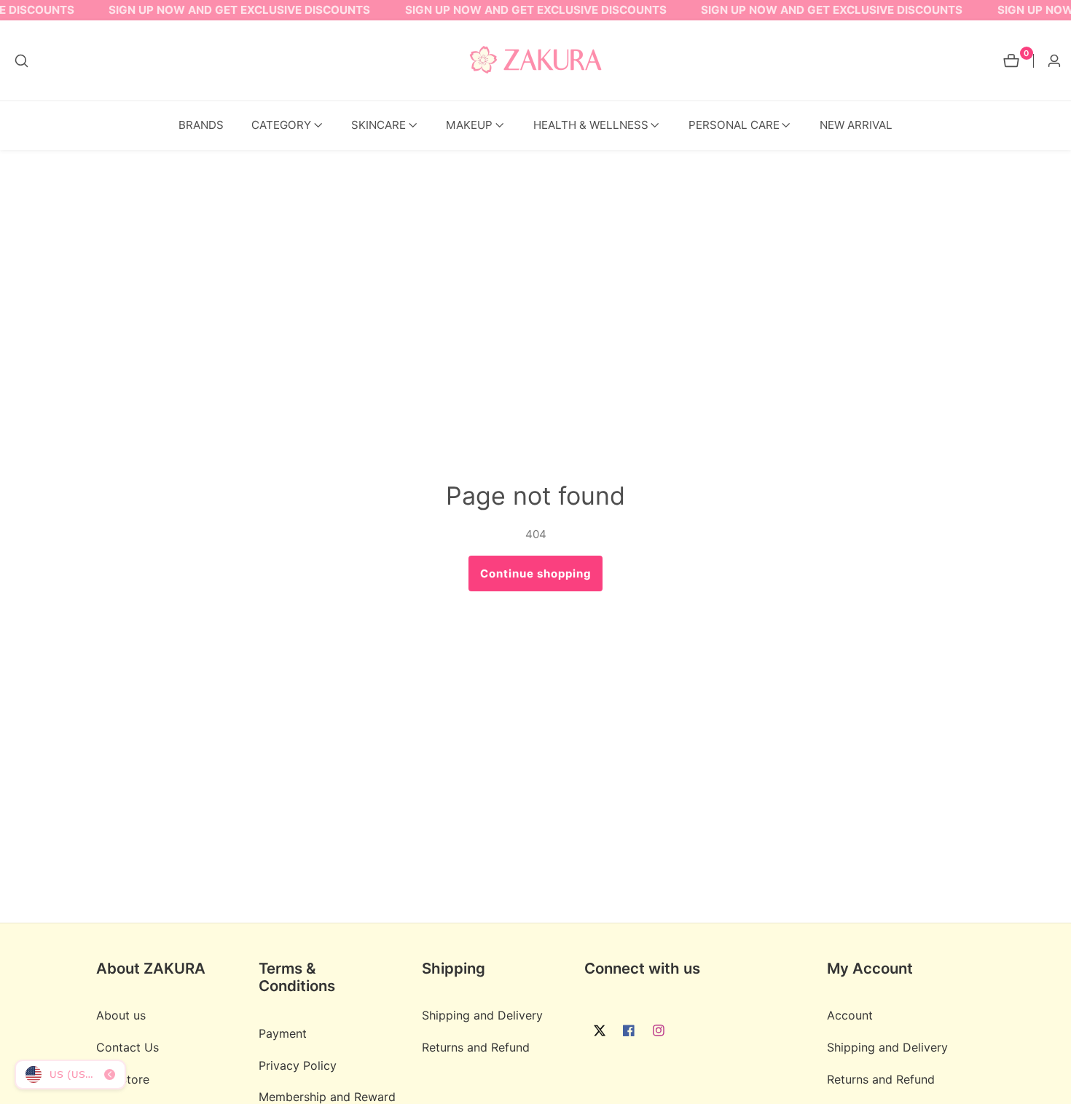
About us (121, 1015)
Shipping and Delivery (482, 1015)
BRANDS (201, 125)
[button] (281, 125)
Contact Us (127, 1047)
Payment (283, 1033)
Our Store (122, 1079)
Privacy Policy (298, 1065)
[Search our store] (21, 60)
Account (850, 1015)
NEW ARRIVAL (856, 125)
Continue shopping (536, 573)
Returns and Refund (476, 1047)
